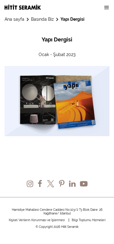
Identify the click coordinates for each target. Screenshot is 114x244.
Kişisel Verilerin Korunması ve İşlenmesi (37, 220)
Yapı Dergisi (72, 19)
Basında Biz (42, 19)
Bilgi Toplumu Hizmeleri (88, 220)
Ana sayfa (14, 19)
